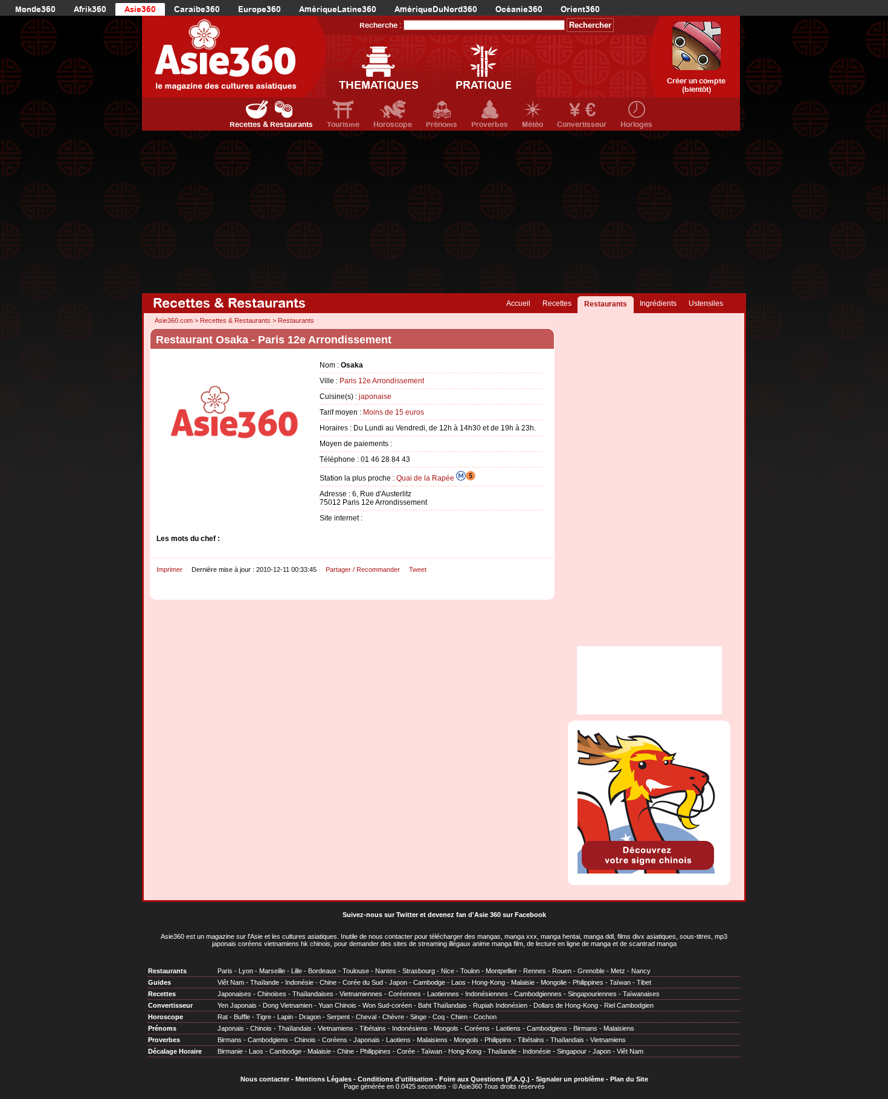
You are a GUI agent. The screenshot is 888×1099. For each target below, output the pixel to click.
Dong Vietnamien (287, 1005)
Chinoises (271, 993)
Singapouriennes (592, 993)
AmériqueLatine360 (337, 9)
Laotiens (508, 1028)
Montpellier (501, 970)
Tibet (644, 982)
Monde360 (35, 9)
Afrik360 (90, 9)
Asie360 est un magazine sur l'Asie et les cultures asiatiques (249, 936)
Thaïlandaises (312, 993)
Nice (447, 970)
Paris (225, 970)
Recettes (556, 303)
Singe (418, 1016)
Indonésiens (410, 1028)
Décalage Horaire (175, 1051)
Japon (398, 982)
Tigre (263, 1016)
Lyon (246, 970)
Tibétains (372, 1028)
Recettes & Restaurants (271, 124)
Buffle (242, 1016)
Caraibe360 (197, 9)
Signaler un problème (570, 1079)
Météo (532, 124)
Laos (458, 982)
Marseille (272, 970)
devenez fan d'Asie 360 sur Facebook (487, 914)
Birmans (585, 1028)
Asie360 (140, 9)
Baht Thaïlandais (442, 1005)
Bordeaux (322, 970)
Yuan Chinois (337, 1005)
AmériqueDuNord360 (435, 9)
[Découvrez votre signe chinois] (649, 871)
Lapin (285, 1016)
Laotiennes (443, 993)
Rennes (534, 970)
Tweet (417, 569)
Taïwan (620, 982)
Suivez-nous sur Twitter (380, 914)
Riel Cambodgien (629, 1005)
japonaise (375, 396)
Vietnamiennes (360, 993)
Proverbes (489, 124)
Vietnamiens (335, 1028)
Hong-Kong (488, 982)
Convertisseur (581, 124)
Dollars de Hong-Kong (565, 1005)
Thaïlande (264, 982)
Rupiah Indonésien (500, 1005)
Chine (328, 982)
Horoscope (392, 124)
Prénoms (441, 124)
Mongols (446, 1028)
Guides (159, 982)
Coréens (477, 1028)
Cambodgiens (547, 1028)
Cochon (485, 1016)
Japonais (230, 1028)
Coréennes (404, 993)
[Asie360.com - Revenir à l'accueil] (234, 56)
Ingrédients (658, 303)
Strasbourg (418, 970)
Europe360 (259, 9)
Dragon (310, 1016)
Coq (439, 1016)
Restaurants (605, 304)
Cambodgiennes (538, 993)
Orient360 (580, 9)
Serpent (338, 1016)
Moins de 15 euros (393, 412)
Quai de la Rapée (426, 478)
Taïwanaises (641, 993)
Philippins (498, 1039)
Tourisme (343, 124)
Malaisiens (618, 1028)
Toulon (470, 970)
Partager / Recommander (363, 569)
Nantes (385, 970)
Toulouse (356, 970)
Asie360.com (174, 320)
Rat (222, 1016)
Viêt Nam (230, 982)
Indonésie (299, 982)
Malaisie (523, 982)
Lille (296, 970)
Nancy (641, 970)
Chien (459, 1016)
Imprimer (169, 569)
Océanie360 (518, 9)
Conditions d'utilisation (395, 1079)
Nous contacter (264, 1079)
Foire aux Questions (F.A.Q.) (484, 1079)
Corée (406, 1051)
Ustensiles (706, 303)
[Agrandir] (234, 481)
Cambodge (429, 982)
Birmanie (230, 1051)
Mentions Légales (323, 1079)
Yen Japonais (237, 1005)
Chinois (261, 1028)
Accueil (518, 303)
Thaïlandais (295, 1028)
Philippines (588, 982)
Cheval (366, 1016)
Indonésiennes (486, 993)
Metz (618, 970)
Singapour (572, 1051)
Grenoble (591, 970)
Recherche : (380, 25)
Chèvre (393, 1016)
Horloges (636, 124)
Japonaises (234, 993)
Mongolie (554, 982)
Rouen (561, 970)
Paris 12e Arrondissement (381, 381)
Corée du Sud (363, 982)
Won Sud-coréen (387, 1005)
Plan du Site (629, 1079)
